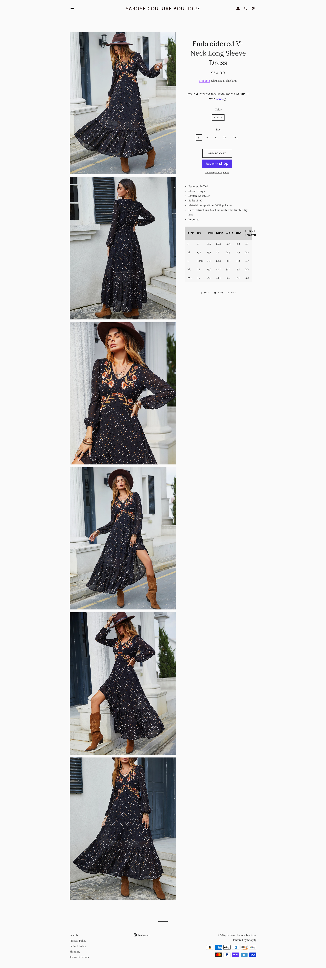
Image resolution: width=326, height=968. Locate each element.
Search (74, 935)
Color (218, 109)
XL (225, 137)
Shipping (204, 80)
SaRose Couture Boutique (163, 8)
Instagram (144, 935)
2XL (235, 137)
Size (218, 129)
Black (218, 117)
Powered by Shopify (244, 940)
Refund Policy (78, 946)
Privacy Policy (78, 940)
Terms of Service (80, 957)
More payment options (217, 172)
